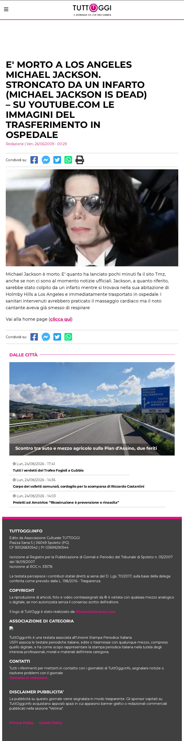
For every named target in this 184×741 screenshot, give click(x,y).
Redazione (15, 144)
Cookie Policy (50, 723)
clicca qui (60, 319)
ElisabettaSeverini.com (95, 612)
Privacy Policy (21, 723)
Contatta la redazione (28, 678)
